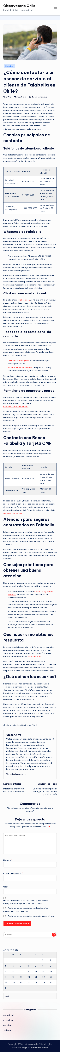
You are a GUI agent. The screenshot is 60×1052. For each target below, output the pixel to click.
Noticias (9, 66)
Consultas (8, 1020)
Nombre (7, 860)
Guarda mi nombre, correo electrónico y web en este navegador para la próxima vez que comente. (25, 902)
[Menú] (55, 7)
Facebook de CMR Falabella (20, 367)
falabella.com (24, 300)
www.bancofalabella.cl (13, 513)
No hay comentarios (39, 97)
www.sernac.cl (34, 656)
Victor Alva (13, 734)
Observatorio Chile (19, 6)
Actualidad (8, 1015)
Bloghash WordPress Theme (35, 1047)
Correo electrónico (13, 873)
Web (5, 887)
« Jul (7, 996)
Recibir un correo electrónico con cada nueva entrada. (31, 916)
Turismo (7, 1030)
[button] (16, 774)
